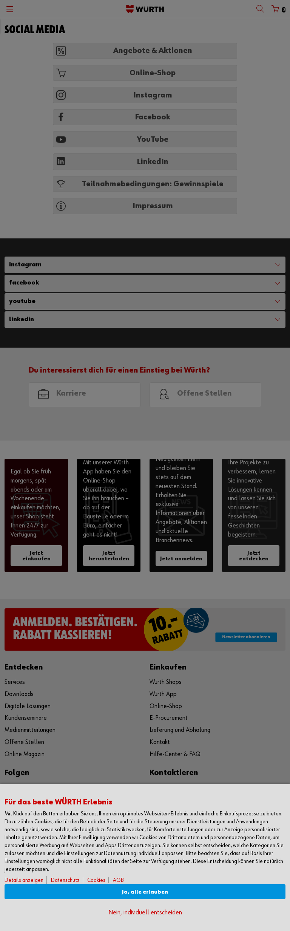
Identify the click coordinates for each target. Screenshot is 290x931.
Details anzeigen (24, 880)
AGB (118, 880)
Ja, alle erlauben (145, 892)
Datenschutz (65, 880)
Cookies (96, 880)
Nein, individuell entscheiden (145, 912)
